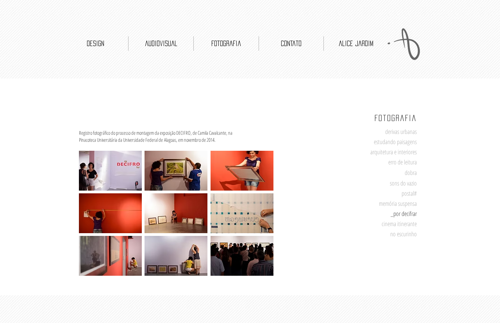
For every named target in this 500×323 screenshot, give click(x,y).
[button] (110, 171)
